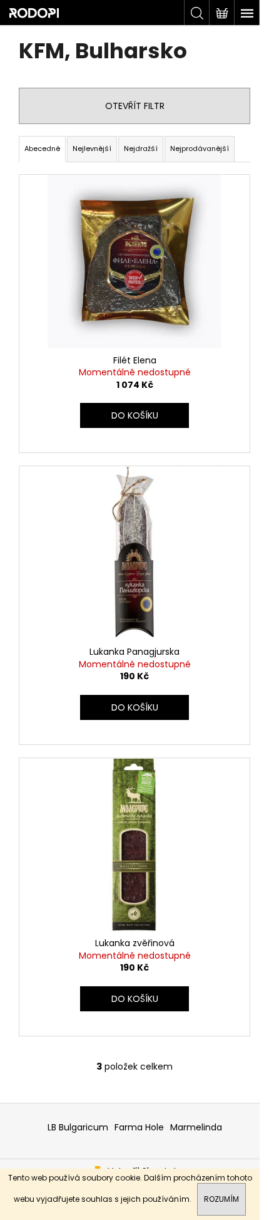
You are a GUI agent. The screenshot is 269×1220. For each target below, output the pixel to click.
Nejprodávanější (199, 148)
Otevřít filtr (135, 106)
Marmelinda (196, 1127)
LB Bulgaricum (78, 1127)
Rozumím (221, 1199)
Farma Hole (139, 1127)
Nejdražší (141, 148)
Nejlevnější (92, 148)
